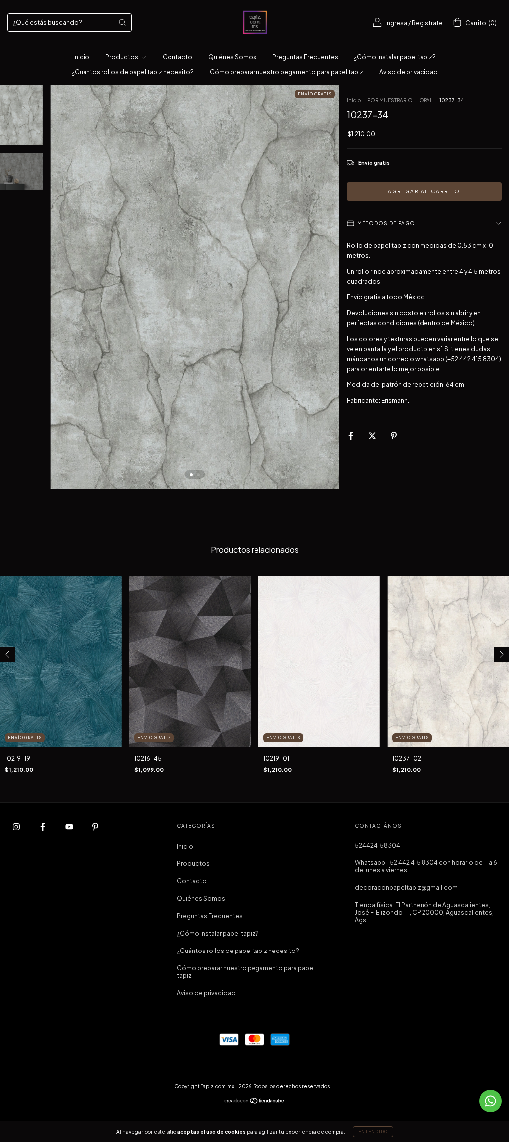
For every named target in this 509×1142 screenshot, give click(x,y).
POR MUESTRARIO (390, 100)
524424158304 (377, 845)
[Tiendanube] (255, 1102)
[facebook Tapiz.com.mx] (43, 826)
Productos (122, 57)
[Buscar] (122, 22)
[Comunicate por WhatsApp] (490, 1101)
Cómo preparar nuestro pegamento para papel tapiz (286, 72)
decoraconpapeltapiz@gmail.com (406, 887)
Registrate (427, 23)
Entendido (373, 1131)
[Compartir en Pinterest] (394, 435)
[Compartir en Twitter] (372, 435)
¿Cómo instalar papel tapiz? (395, 57)
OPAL (426, 100)
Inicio (81, 57)
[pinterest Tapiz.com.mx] (95, 826)
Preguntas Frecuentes (305, 57)
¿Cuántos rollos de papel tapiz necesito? (133, 72)
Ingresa (396, 23)
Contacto (177, 57)
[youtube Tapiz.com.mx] (69, 826)
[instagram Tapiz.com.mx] (16, 826)
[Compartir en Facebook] (351, 435)
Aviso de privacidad (408, 72)
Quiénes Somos (232, 57)
